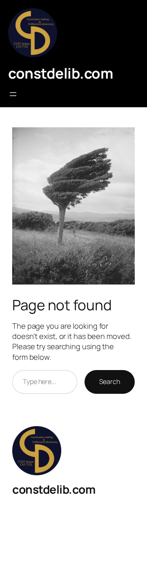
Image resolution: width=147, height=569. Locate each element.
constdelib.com (60, 73)
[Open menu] (13, 94)
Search (109, 381)
